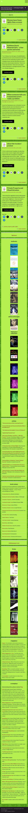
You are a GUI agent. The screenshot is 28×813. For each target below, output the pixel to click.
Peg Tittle (10, 24)
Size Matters (5, 767)
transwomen (8, 52)
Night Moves (5, 744)
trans (23, 51)
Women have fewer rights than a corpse (14, 21)
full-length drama (15, 709)
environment (10, 147)
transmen (4, 52)
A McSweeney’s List (14, 543)
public (13, 226)
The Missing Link (6, 751)
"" (12, 423)
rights (21, 24)
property (10, 226)
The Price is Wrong (6, 759)
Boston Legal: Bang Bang (8, 730)
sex (21, 51)
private (5, 226)
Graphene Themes (11, 811)
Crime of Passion (6, 740)
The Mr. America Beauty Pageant (10, 787)
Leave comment (22, 39)
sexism (10, 101)
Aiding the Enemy (6, 662)
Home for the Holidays (7, 779)
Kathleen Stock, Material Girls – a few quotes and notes (15, 47)
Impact (3, 643)
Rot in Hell (4, 799)
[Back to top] (25, 810)
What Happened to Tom (8, 653)
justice (18, 24)
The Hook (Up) (5, 748)
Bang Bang (4, 669)
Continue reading (8, 72)
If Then (3, 771)
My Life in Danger (6, 734)
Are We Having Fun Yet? (7, 775)
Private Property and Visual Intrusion (15, 189)
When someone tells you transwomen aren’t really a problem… (16, 97)
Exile (3, 689)
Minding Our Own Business (8, 791)
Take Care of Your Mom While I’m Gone (11, 763)
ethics (9, 100)
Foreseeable (5, 676)
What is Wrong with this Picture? (10, 781)
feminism (15, 24)
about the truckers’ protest (14, 145)
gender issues (15, 51)
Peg (21, 687)
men (3, 101)
